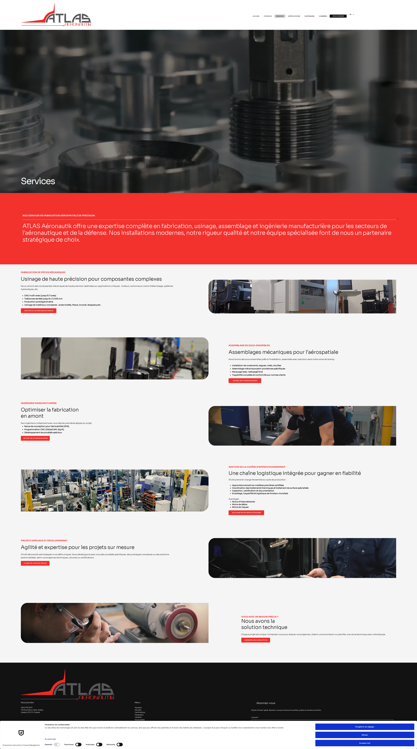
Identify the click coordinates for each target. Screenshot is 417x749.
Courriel (255, 717)
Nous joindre (27, 702)
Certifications (140, 712)
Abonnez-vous (265, 703)
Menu (137, 702)
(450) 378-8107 (26, 708)
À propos (138, 708)
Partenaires (139, 715)
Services (138, 710)
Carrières (138, 717)
